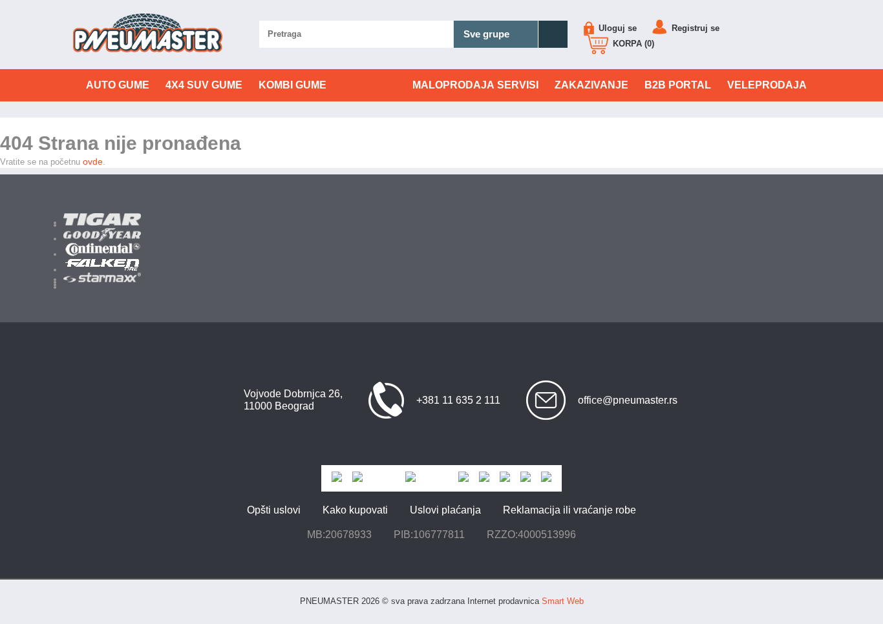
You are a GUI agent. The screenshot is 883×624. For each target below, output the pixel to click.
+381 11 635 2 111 (458, 400)
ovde (93, 161)
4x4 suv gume (203, 84)
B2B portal (677, 84)
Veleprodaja (767, 84)
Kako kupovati (355, 509)
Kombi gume (292, 84)
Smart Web (563, 601)
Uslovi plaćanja (445, 509)
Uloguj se (616, 28)
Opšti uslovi (274, 509)
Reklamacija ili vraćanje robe (569, 509)
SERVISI (475, 84)
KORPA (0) (632, 43)
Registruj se (694, 28)
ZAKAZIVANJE (591, 84)
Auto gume (117, 84)
